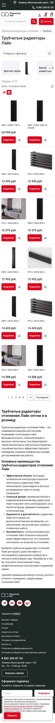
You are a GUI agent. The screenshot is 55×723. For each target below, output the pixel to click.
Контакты (6, 644)
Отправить (44, 693)
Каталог (48, 21)
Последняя (42, 397)
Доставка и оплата (10, 636)
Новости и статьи (9, 632)
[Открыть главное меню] (3, 5)
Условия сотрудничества (13, 640)
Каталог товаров (9, 620)
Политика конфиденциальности (16, 648)
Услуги (4, 628)
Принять (12, 715)
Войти (39, 15)
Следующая (30, 397)
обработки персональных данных (18, 706)
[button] (49, 68)
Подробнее (8, 140)
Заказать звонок (14, 673)
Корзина (51, 13)
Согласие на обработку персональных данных (23, 652)
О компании (7, 624)
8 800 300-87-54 (45, 7)
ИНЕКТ (17, 613)
